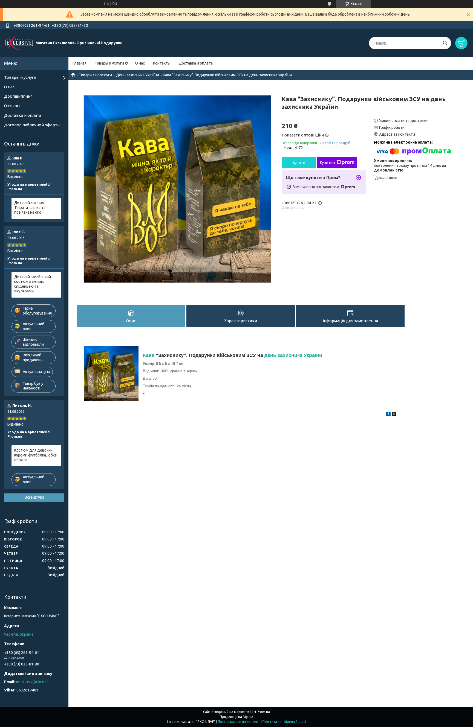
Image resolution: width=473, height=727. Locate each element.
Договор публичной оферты (32, 125)
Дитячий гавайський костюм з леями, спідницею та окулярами (32, 284)
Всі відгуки (34, 497)
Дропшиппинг (18, 96)
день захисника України (293, 355)
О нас (140, 63)
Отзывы (12, 105)
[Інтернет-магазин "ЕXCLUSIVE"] (19, 43)
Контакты (162, 63)
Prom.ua (263, 712)
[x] (394, 414)
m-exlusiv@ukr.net (32, 682)
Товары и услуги (109, 63)
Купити (299, 162)
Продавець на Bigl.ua (236, 717)
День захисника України (137, 75)
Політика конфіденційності (284, 721)
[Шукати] (445, 43)
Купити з (327, 162)
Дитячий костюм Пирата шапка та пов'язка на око (29, 207)
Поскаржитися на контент (239, 721)
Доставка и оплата (196, 63)
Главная (79, 63)
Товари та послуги (95, 75)
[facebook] (388, 414)
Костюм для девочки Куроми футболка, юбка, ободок (35, 455)
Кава (148, 355)
